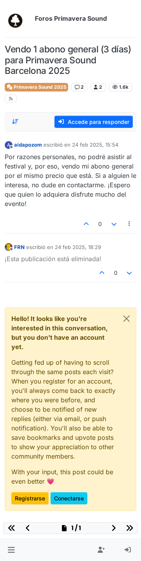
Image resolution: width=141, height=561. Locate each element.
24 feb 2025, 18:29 (78, 247)
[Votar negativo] (114, 224)
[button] (11, 550)
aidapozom (28, 145)
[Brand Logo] (18, 18)
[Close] (126, 319)
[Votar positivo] (87, 224)
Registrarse (30, 498)
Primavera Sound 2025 (39, 87)
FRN (19, 247)
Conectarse (69, 498)
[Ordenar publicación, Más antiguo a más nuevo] (15, 121)
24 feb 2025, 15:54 (95, 145)
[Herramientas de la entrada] (130, 224)
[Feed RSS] (11, 99)
